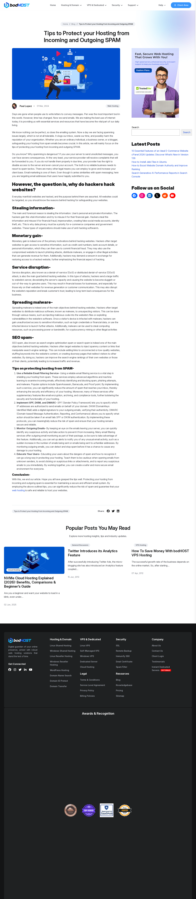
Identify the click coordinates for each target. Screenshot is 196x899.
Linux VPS (85, 645)
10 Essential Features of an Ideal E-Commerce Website (160, 150)
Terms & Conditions (90, 680)
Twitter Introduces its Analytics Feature (93, 553)
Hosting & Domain (70, 5)
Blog (73, 24)
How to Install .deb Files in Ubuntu (149, 161)
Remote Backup (124, 651)
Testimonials (158, 661)
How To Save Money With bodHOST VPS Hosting (160, 553)
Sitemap (120, 696)
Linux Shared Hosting (60, 645)
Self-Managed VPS (89, 651)
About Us (156, 645)
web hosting (18, 490)
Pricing (119, 690)
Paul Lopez (26, 106)
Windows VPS (87, 656)
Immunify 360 (123, 656)
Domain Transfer (58, 686)
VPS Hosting (141, 545)
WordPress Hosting (59, 670)
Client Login (158, 656)
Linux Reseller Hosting (61, 656)
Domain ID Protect (59, 681)
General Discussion (80, 545)
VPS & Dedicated (95, 5)
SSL (118, 645)
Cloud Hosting (14, 570)
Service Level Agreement (92, 685)
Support (132, 5)
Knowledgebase (124, 685)
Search (135, 127)
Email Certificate (124, 661)
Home (53, 5)
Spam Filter (121, 667)
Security (116, 5)
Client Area (182, 5)
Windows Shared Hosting (62, 651)
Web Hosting (112, 106)
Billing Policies (87, 696)
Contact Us (157, 651)
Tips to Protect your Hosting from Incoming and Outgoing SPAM (41, 511)
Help (161, 5)
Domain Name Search (61, 675)
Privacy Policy (87, 690)
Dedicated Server (88, 661)
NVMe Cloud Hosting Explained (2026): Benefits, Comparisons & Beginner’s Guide (30, 582)
